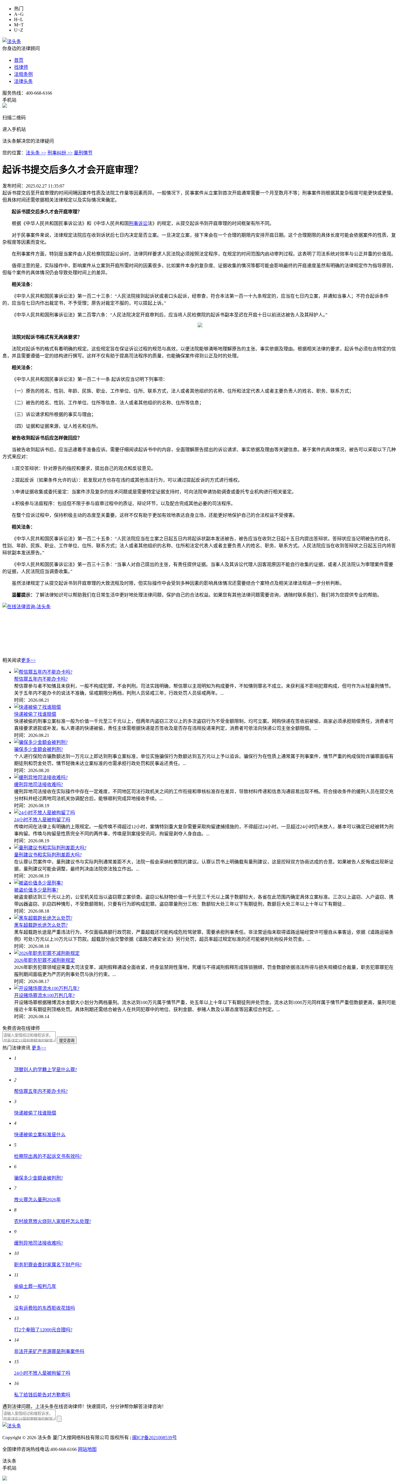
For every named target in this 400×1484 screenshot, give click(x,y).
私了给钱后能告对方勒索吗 (42, 1394)
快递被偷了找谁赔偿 (35, 714)
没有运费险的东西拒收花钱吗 (44, 1308)
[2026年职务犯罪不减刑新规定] (47, 953)
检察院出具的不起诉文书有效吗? (48, 1156)
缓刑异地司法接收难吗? (38, 784)
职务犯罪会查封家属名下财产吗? (48, 1264)
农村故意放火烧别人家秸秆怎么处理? (52, 1221)
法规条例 (23, 74)
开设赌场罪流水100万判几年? (44, 995)
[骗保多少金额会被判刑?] (41, 742)
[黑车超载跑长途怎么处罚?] (43, 918)
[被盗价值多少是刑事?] (38, 882)
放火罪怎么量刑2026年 (37, 1199)
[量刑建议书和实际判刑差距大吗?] (50, 847)
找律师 (21, 67)
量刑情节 (83, 152)
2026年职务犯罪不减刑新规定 (44, 960)
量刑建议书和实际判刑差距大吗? (48, 854)
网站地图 (87, 1449)
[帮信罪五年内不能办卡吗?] (43, 671)
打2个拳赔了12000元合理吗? (43, 1329)
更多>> (28, 660)
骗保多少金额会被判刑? (38, 749)
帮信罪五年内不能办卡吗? (41, 679)
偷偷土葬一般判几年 (35, 1286)
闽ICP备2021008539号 (154, 1437)
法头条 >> (36, 152)
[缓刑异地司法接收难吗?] (41, 777)
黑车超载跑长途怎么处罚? (41, 925)
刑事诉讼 (138, 223)
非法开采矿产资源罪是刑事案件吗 (49, 1351)
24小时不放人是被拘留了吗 (42, 819)
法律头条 (23, 81)
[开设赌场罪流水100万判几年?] (46, 988)
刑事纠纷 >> (60, 152)
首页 (18, 60)
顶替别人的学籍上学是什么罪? (45, 1069)
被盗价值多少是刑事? (36, 889)
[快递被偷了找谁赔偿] (37, 707)
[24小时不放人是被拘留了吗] (44, 812)
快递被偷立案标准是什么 (40, 1134)
